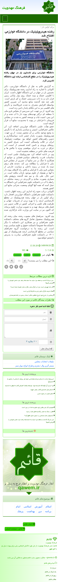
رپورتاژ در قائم (51, 575)
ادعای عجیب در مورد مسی (45, 393)
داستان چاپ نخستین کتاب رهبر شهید (42, 389)
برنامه (48, 511)
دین (40, 511)
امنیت (36, 255)
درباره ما (53, 567)
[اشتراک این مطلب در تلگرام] (21, 266)
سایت (17, 255)
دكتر (27, 255)
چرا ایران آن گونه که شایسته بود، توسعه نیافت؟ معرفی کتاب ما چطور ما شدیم (29, 385)
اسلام (48, 506)
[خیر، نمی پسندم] (11, 260)
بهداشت (31, 511)
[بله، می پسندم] (24, 260)
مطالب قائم (52, 579)
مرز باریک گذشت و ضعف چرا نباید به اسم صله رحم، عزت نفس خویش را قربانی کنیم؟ (30, 282)
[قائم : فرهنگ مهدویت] (49, 7)
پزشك (20, 511)
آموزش (38, 506)
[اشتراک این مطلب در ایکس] (11, 266)
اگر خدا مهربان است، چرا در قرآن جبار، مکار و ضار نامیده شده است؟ (32, 287)
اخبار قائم (28, 524)
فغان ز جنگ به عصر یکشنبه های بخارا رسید (40, 411)
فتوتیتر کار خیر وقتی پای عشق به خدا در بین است (38, 407)
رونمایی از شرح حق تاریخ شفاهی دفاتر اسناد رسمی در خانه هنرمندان (31, 295)
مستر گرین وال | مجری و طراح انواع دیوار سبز (34, 366)
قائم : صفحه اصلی (14, 529)
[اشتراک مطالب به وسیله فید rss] (6, 266)
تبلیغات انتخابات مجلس (44, 361)
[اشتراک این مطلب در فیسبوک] (16, 266)
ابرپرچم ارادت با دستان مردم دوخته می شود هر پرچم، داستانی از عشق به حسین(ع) (30, 380)
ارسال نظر (45, 349)
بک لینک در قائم (50, 571)
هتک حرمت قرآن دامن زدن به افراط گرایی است (38, 291)
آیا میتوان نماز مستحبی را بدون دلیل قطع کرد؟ (39, 415)
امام (18, 506)
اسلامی (27, 506)
